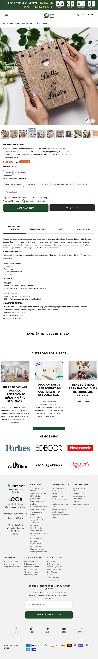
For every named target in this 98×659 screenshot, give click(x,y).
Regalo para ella (57, 493)
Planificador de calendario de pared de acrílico (39, 533)
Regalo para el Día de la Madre (60, 516)
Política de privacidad (32, 575)
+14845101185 (18, 518)
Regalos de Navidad (59, 509)
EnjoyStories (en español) (53, 573)
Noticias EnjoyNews (54, 567)
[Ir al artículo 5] (41, 134)
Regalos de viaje (58, 512)
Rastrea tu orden (30, 561)
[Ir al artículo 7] (60, 134)
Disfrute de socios (53, 577)
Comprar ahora (72, 208)
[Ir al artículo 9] (78, 134)
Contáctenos (78, 499)
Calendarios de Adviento (36, 539)
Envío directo (9, 564)
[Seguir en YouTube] (64, 629)
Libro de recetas (36, 528)
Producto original (79, 493)
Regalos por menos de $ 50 (60, 500)
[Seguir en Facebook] (16, 629)
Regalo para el (57, 491)
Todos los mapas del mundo (37, 489)
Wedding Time (27, 24)
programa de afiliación (12, 567)
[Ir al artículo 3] (23, 134)
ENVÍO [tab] (60, 229)
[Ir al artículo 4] (32, 133)
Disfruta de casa (53, 564)
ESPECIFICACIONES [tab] (37, 229)
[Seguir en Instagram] (32, 629)
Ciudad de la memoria (38, 507)
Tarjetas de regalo (37, 520)
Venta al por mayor (11, 561)
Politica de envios (30, 564)
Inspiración (51, 561)
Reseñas (76, 501)
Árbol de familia (36, 517)
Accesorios (34, 522)
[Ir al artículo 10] (87, 134)
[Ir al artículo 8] (69, 134)
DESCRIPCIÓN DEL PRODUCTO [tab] (14, 227)
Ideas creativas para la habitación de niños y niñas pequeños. (15, 394)
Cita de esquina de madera (37, 513)
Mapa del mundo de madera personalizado (38, 550)
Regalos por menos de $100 (60, 505)
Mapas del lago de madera (37, 502)
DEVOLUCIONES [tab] (83, 229)
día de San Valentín (59, 488)
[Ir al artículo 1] (5, 134)
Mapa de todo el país (38, 493)
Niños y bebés (35, 496)
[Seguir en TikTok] (81, 629)
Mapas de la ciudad (37, 509)
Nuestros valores (79, 496)
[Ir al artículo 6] (51, 134)
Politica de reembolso (32, 567)
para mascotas (35, 499)
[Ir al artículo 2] (14, 134)
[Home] (4, 24)
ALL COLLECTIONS (13, 24)
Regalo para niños (58, 496)
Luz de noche (35, 546)
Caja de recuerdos (37, 544)
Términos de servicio (32, 572)
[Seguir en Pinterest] (48, 629)
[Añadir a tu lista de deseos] (87, 120)
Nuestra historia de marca (80, 489)
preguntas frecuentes (81, 504)
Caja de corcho (36, 525)
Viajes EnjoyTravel (54, 569)
